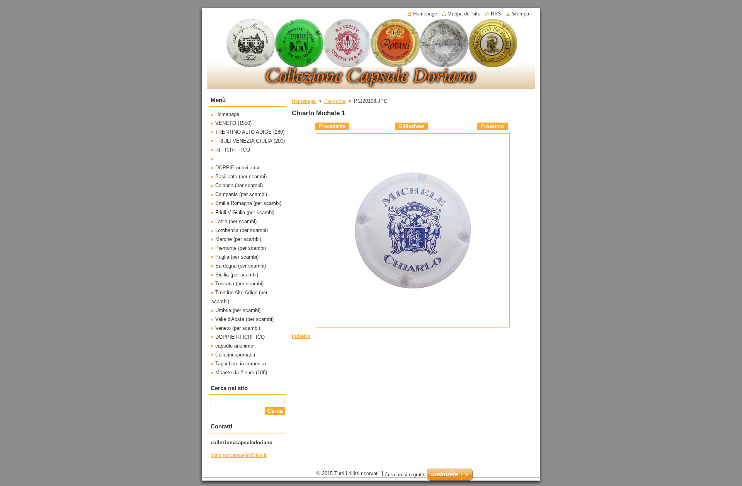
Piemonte (334, 101)
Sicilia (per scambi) (236, 275)
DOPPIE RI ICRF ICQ (240, 337)
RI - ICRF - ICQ (232, 150)
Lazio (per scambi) (236, 221)
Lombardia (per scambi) (241, 230)
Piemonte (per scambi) (240, 248)
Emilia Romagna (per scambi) (248, 203)
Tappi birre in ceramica (240, 364)
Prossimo (492, 126)
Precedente (332, 126)
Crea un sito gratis (405, 474)
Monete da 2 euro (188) (241, 372)
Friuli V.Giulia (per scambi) (244, 212)
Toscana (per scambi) (239, 283)
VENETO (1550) (233, 123)
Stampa (520, 14)
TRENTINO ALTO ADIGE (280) (249, 132)
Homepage (304, 101)
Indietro (301, 336)
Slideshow (411, 126)
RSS (496, 14)
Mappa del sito (464, 14)
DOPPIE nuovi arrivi (237, 168)
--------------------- (231, 159)
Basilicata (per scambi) (241, 176)
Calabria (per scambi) (239, 185)
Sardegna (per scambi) (240, 266)
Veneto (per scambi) (237, 328)
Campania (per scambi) (241, 194)
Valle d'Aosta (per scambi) (244, 319)
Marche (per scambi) (238, 239)
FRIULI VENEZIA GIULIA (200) (250, 141)
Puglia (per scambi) (237, 257)
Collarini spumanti (235, 355)
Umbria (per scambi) (237, 310)
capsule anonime (234, 346)
